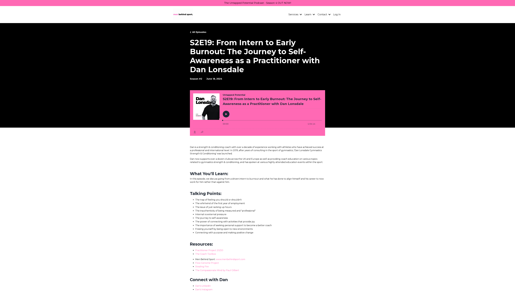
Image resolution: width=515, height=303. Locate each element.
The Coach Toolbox (205, 254)
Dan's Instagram (203, 289)
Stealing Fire (202, 266)
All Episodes (199, 32)
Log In (337, 14)
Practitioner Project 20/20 (209, 250)
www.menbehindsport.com (230, 259)
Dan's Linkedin (203, 286)
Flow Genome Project (207, 263)
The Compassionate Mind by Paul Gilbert (217, 270)
